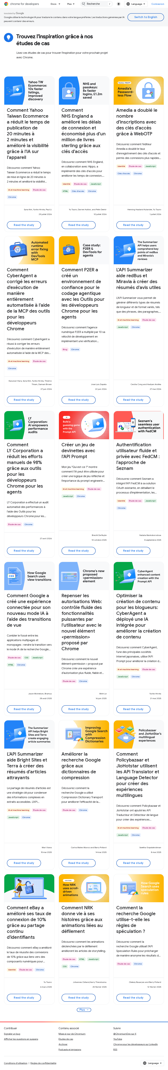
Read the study (24, 225)
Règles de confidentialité (43, 1063)
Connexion (157, 3)
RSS (115, 1049)
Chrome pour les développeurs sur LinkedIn (135, 1044)
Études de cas (66, 1039)
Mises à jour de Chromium (72, 1033)
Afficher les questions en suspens (21, 1039)
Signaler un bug (12, 1033)
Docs (53, 3)
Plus (69, 3)
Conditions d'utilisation (15, 1063)
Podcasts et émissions (70, 1049)
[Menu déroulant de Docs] (60, 4)
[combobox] (96, 4)
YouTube (117, 1039)
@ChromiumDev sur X (124, 1033)
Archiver (63, 1044)
